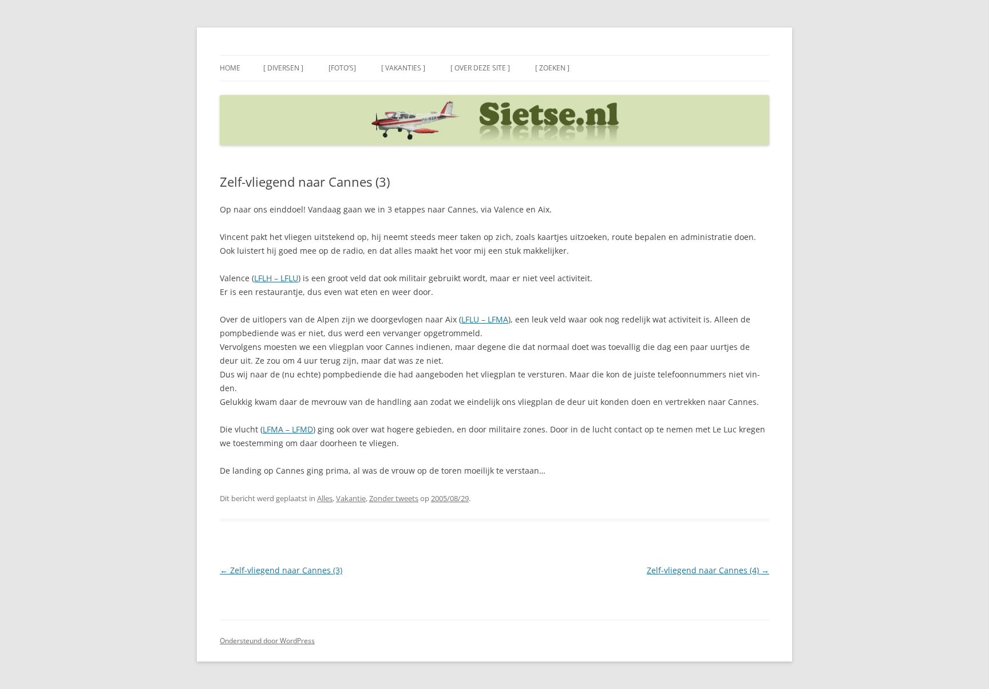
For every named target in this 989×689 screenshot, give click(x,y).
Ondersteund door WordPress (267, 640)
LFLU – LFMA (484, 319)
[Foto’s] (342, 68)
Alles (325, 498)
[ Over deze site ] (480, 68)
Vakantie (351, 498)
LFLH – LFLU (276, 278)
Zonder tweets (393, 498)
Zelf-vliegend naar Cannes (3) (281, 570)
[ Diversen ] (283, 68)
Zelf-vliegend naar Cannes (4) (708, 570)
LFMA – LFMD (288, 429)
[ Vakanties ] (403, 68)
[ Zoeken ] (552, 68)
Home (230, 68)
